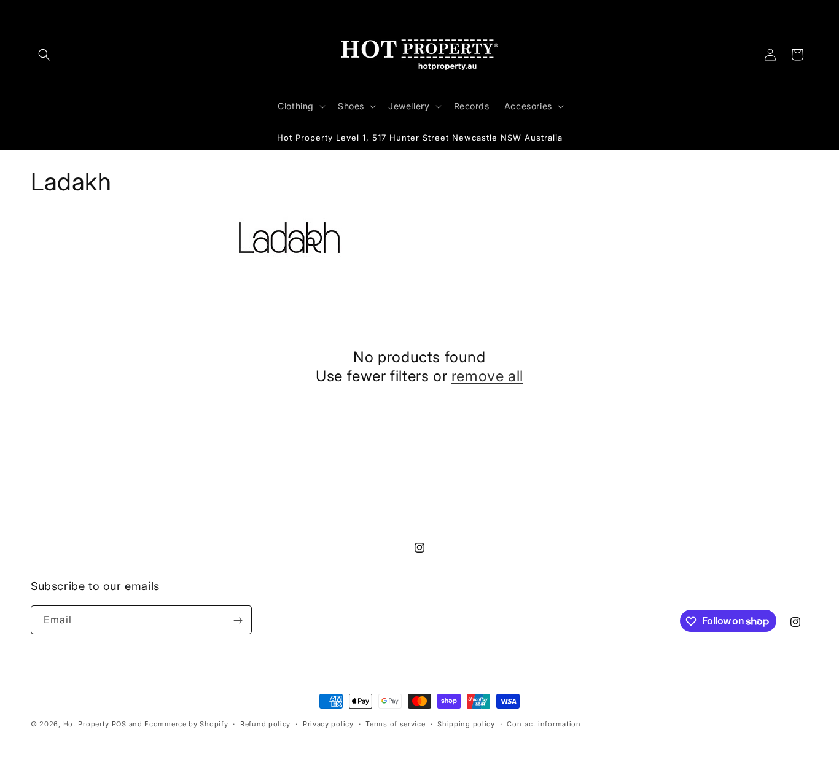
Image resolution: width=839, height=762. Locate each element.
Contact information (543, 723)
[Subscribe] (237, 620)
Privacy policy (328, 723)
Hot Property (86, 724)
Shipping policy (466, 723)
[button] (44, 54)
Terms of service (395, 723)
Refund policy (265, 723)
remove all (487, 376)
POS (119, 724)
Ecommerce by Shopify (186, 724)
